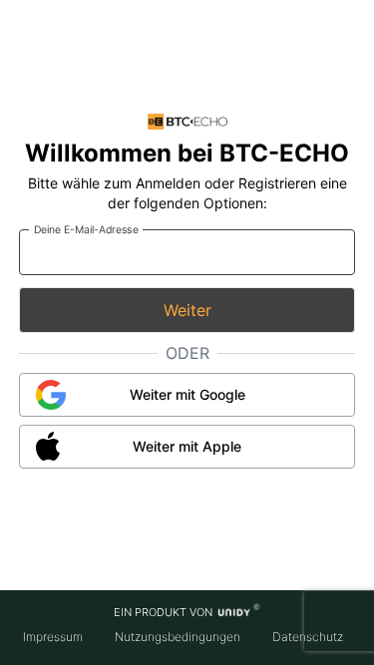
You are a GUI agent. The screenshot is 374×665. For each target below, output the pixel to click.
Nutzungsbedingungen (177, 636)
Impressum (53, 636)
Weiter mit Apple (187, 446)
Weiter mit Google (187, 394)
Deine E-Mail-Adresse (85, 228)
